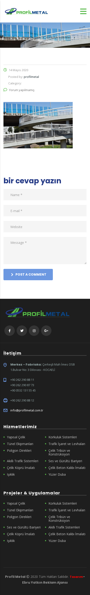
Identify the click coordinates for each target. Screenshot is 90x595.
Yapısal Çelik (16, 437)
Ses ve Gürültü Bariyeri (65, 461)
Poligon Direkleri (19, 450)
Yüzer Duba (57, 474)
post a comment (30, 274)
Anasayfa (9, 37)
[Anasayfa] (26, 11)
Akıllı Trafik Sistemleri (22, 461)
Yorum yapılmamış (21, 90)
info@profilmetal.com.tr (26, 410)
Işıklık (11, 474)
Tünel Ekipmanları (20, 444)
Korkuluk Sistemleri (62, 437)
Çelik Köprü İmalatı (21, 468)
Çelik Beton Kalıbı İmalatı (66, 468)
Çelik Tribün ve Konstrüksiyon (59, 452)
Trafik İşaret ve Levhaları (66, 444)
